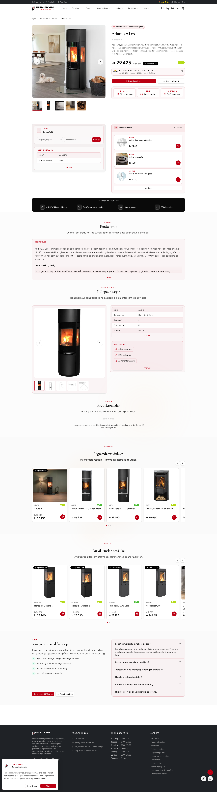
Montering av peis (157, 766)
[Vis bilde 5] (81, 106)
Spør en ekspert (172, 81)
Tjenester (132, 8)
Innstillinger (32, 786)
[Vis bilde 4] (70, 106)
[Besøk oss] (172, 8)
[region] (108, 495)
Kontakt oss (155, 759)
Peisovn (54, 18)
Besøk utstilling (66, 694)
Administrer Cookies (158, 773)
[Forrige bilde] (37, 62)
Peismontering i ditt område (161, 770)
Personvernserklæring (159, 756)
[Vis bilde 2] (48, 106)
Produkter (44, 18)
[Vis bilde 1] (37, 106)
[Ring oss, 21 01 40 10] (167, 8)
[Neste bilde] (100, 62)
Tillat (48, 786)
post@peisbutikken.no (84, 742)
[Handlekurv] (182, 8)
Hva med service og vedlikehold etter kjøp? (136, 691)
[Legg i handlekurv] (178, 146)
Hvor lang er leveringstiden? (128, 677)
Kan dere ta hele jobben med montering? (134, 684)
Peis (63, 8)
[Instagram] (58, 759)
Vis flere (148, 188)
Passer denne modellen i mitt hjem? (132, 662)
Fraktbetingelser (157, 749)
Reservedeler (102, 8)
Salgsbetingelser (157, 752)
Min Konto (154, 738)
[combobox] (50, 139)
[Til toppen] (210, 772)
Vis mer (69, 167)
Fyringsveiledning (157, 742)
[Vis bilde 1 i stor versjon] (68, 61)
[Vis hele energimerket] (181, 62)
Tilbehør (75, 8)
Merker (118, 8)
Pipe (88, 8)
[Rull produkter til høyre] (182, 463)
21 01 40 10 (79, 738)
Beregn (96, 139)
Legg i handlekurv (135, 81)
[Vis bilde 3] (59, 106)
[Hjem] (42, 8)
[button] (148, 142)
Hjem (34, 18)
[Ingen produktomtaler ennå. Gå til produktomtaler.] (117, 40)
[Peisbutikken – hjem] (41, 733)
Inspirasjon (147, 8)
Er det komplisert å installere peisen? (132, 643)
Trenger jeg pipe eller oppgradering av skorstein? (139, 669)
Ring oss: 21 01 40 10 (45, 694)
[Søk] (162, 8)
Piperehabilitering (157, 763)
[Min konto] (177, 8)
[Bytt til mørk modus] (210, 778)
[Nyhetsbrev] (203, 778)
